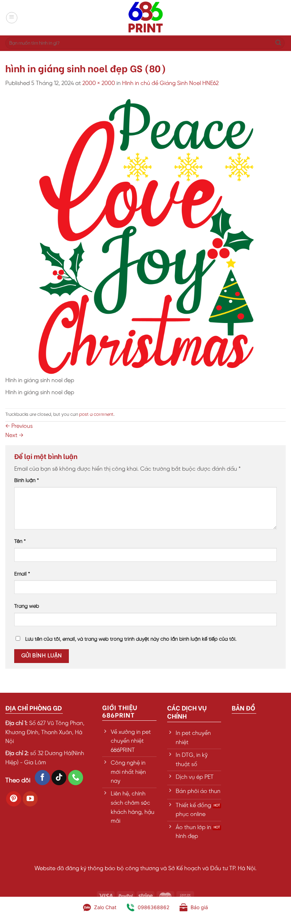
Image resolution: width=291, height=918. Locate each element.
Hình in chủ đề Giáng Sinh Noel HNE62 (170, 83)
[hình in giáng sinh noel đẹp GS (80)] (145, 236)
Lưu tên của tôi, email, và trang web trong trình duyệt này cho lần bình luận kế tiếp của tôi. (130, 639)
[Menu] (11, 17)
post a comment (96, 414)
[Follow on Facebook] (42, 777)
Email (22, 574)
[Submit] (278, 43)
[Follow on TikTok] (59, 777)
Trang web (26, 606)
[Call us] (75, 777)
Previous (19, 426)
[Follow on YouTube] (30, 798)
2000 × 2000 (98, 83)
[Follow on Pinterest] (13, 798)
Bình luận (26, 480)
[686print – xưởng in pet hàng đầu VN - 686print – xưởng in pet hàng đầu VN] (145, 17)
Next (14, 435)
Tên (20, 541)
